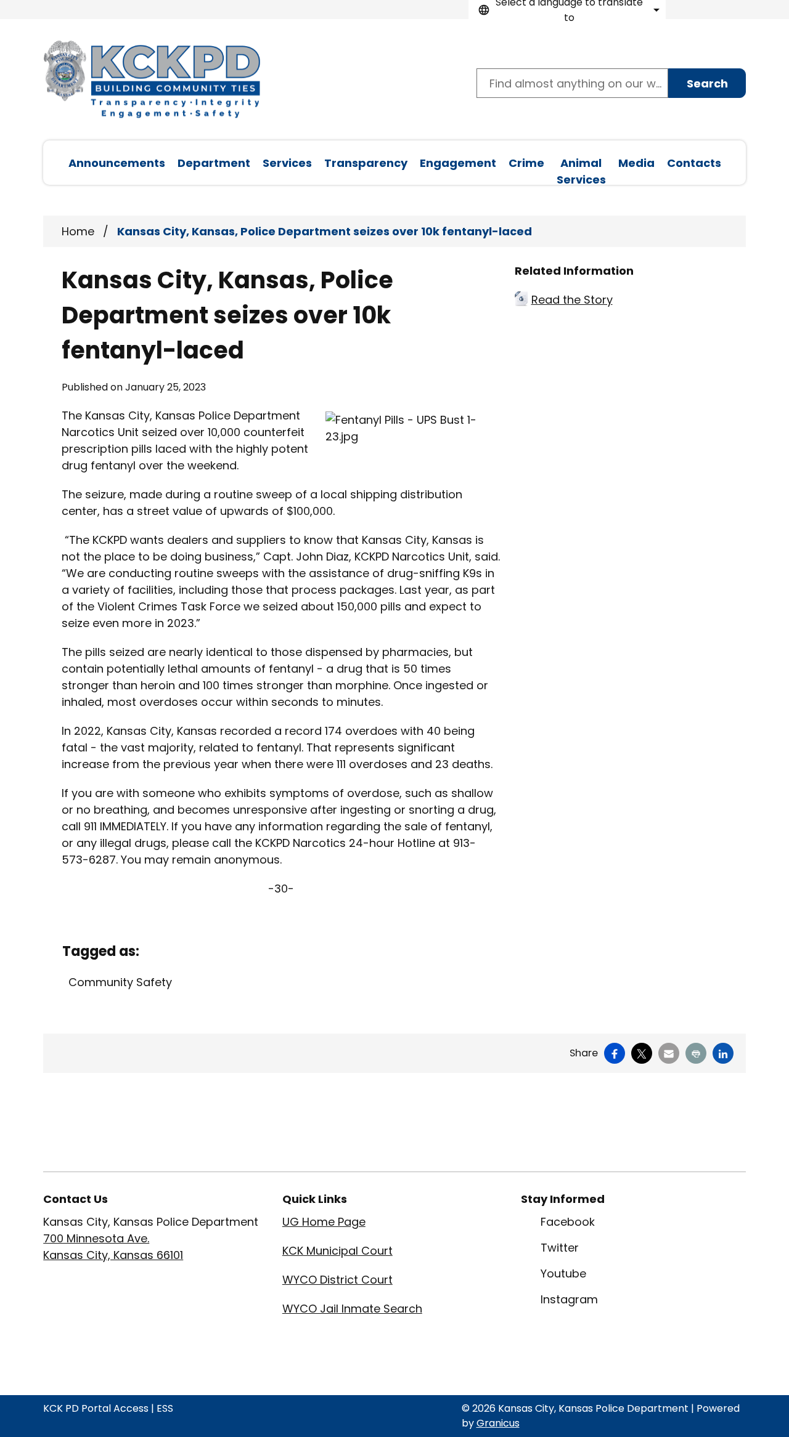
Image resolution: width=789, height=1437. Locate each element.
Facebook (568, 1221)
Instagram (569, 1299)
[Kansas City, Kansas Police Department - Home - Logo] (151, 80)
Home (78, 231)
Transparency (365, 163)
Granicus (498, 1423)
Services (287, 163)
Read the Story (572, 299)
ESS (165, 1408)
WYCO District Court (337, 1279)
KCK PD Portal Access (96, 1408)
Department (214, 163)
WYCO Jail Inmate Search (352, 1308)
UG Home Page (324, 1221)
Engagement (458, 163)
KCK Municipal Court (337, 1250)
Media (636, 163)
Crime (526, 163)
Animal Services (581, 170)
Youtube (563, 1273)
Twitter (560, 1247)
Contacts (694, 163)
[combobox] (567, 9)
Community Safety (120, 982)
